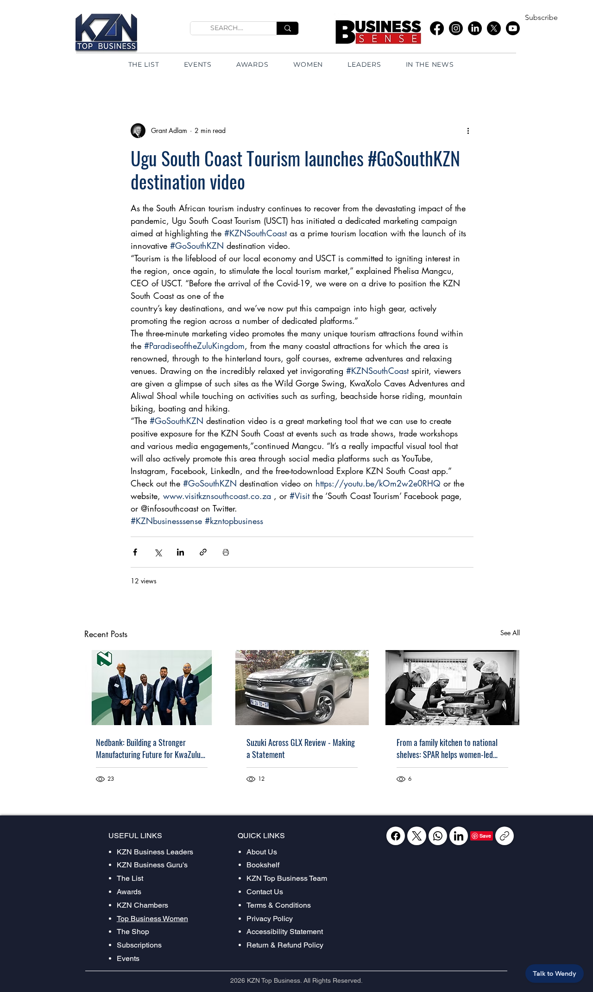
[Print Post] (225, 552)
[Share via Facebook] (135, 552)
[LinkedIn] (475, 28)
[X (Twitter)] (416, 836)
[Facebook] (437, 28)
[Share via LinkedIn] (180, 552)
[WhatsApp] (438, 836)
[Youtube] (513, 28)
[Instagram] (456, 28)
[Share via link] (203, 552)
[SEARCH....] (287, 28)
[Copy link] (504, 836)
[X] (494, 28)
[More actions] (467, 130)
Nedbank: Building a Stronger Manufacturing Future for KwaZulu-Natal (149, 748)
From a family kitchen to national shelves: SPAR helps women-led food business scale (447, 748)
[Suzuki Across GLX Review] (302, 687)
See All (510, 632)
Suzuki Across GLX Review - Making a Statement (300, 748)
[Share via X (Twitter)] (157, 552)
